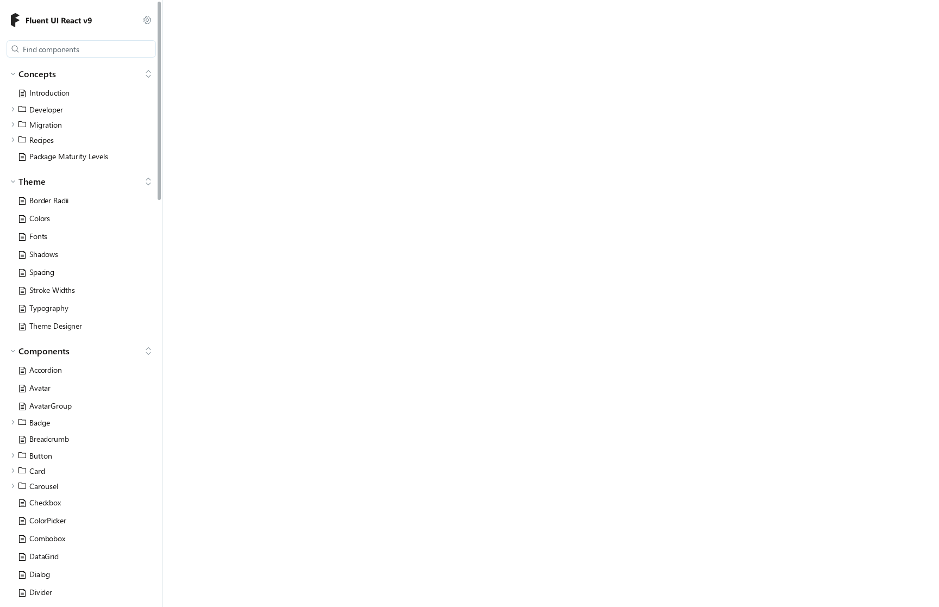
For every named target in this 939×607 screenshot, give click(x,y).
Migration (45, 125)
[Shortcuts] (147, 20)
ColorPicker (47, 520)
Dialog (39, 574)
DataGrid (44, 556)
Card (37, 471)
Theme (32, 181)
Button (40, 455)
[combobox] (81, 49)
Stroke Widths (52, 290)
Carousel (43, 486)
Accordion (45, 370)
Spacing (41, 272)
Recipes (41, 140)
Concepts (37, 73)
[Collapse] (148, 74)
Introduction (49, 92)
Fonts (38, 236)
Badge (39, 422)
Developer (46, 109)
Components (44, 350)
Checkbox (45, 502)
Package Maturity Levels (68, 156)
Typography (48, 308)
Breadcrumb (49, 439)
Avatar (40, 388)
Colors (39, 218)
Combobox (47, 538)
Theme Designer (55, 326)
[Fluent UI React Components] (67, 20)
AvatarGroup (50, 406)
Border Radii (48, 200)
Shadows (43, 254)
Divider (40, 592)
